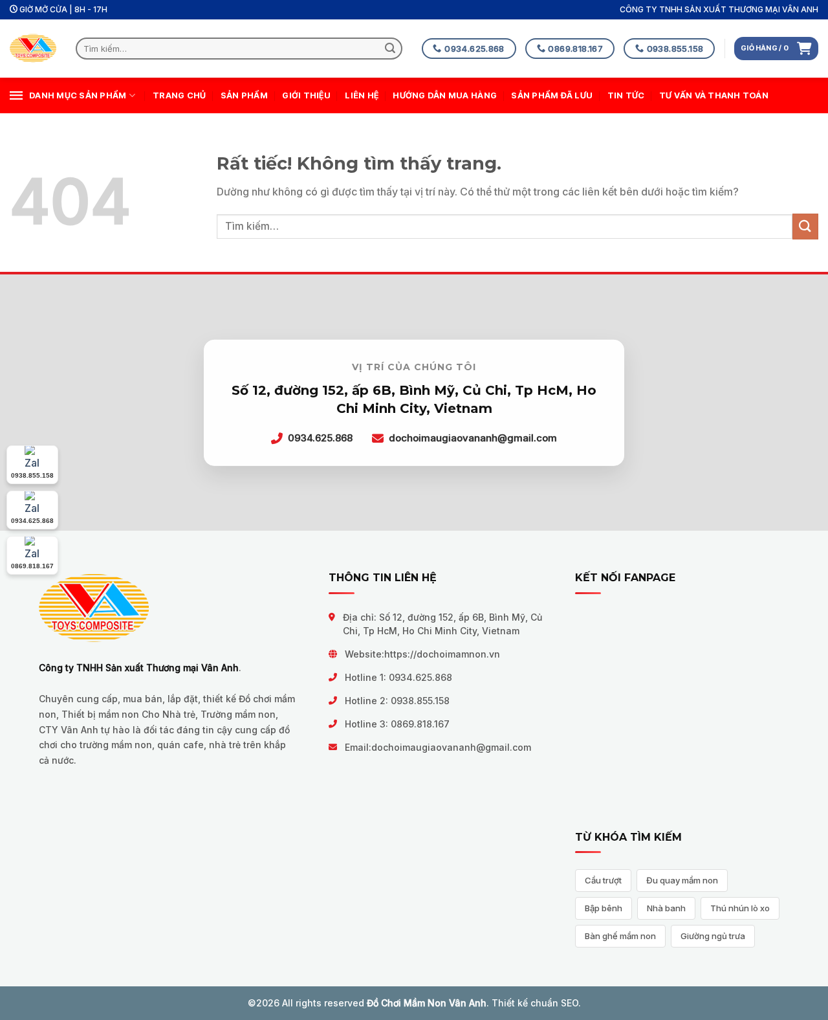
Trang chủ (179, 95)
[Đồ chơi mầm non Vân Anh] (33, 48)
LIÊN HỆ (361, 95)
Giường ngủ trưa (713, 936)
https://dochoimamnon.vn (442, 654)
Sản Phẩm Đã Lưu (552, 95)
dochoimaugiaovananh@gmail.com (451, 747)
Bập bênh (603, 908)
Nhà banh (666, 908)
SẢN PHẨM (244, 95)
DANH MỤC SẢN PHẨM (77, 95)
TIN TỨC (626, 95)
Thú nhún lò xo (740, 908)
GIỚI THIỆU (306, 95)
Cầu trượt (603, 880)
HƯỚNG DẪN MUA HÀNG (445, 95)
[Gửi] (391, 49)
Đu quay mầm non (682, 880)
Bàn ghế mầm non (620, 936)
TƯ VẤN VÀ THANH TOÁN (713, 95)
